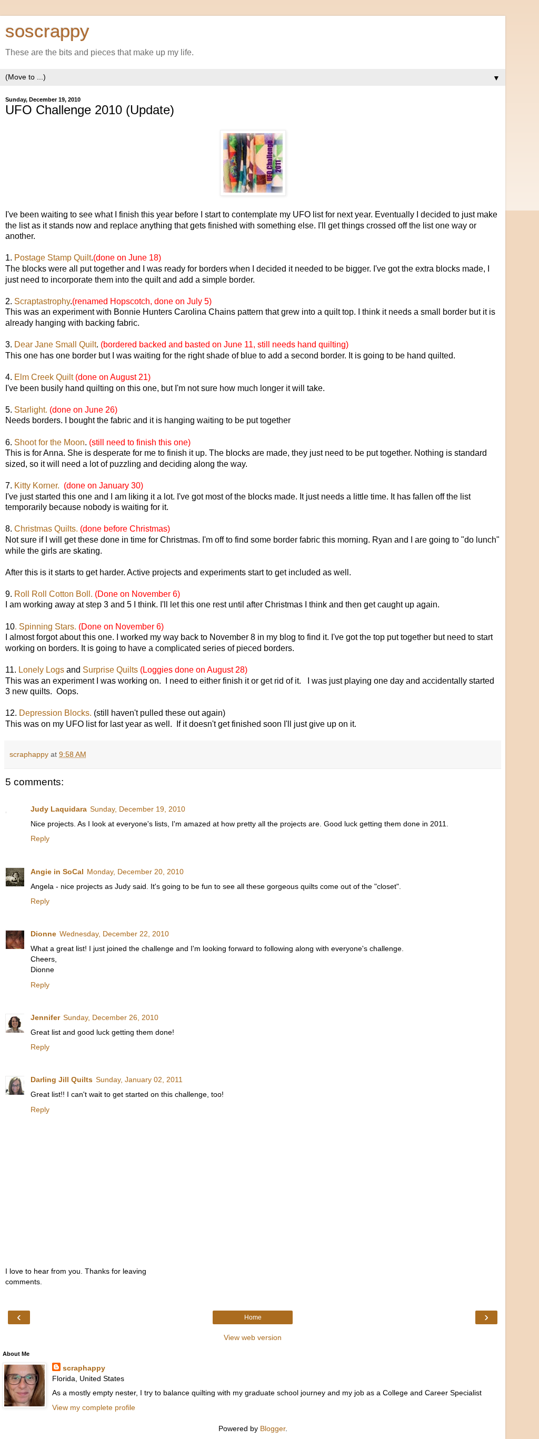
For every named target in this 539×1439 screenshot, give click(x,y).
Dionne (43, 934)
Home (253, 1317)
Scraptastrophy (41, 301)
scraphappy (84, 1368)
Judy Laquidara (59, 809)
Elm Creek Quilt (42, 377)
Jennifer (45, 1017)
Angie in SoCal (57, 871)
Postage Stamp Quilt (52, 257)
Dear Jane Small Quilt (55, 344)
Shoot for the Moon (49, 442)
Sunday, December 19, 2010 (137, 809)
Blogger (272, 1428)
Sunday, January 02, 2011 (139, 1079)
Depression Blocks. (56, 712)
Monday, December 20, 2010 (135, 871)
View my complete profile (93, 1407)
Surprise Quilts (110, 669)
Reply (40, 838)
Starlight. (31, 409)
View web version (253, 1337)
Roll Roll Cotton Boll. (53, 593)
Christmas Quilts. (47, 528)
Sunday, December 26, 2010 (110, 1017)
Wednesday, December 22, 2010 (114, 934)
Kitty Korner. (39, 485)
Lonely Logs (40, 669)
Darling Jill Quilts (62, 1079)
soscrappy (47, 31)
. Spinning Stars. (46, 626)
